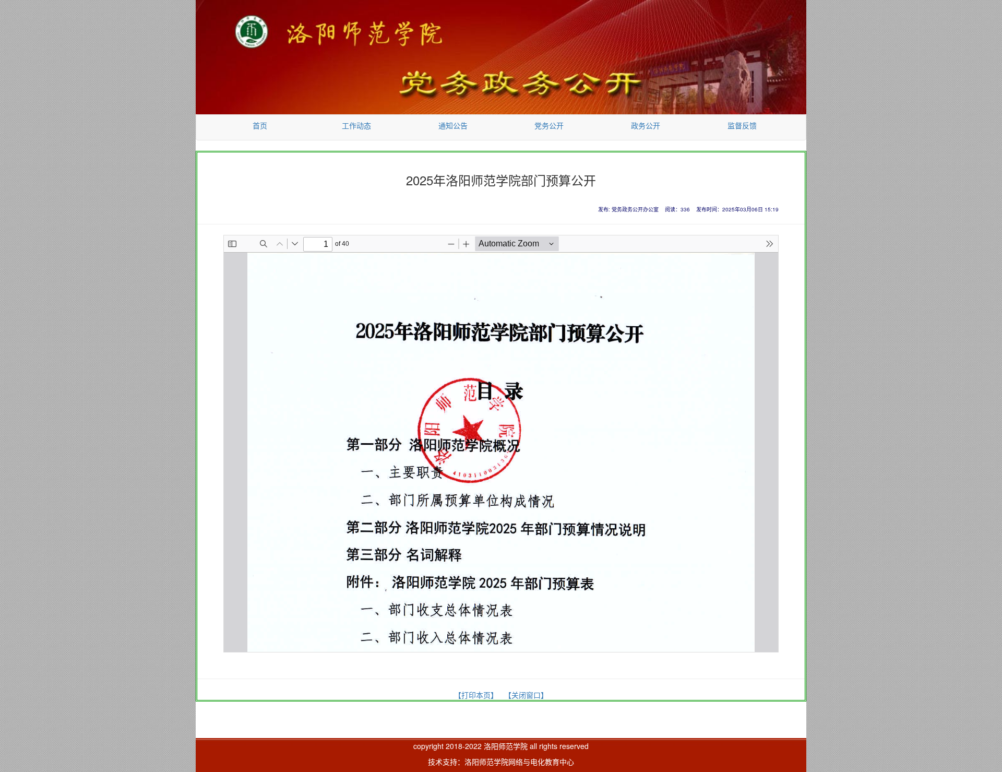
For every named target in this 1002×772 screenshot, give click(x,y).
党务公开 (549, 125)
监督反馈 (742, 125)
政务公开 (645, 125)
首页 (260, 125)
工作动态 (356, 125)
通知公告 (453, 125)
